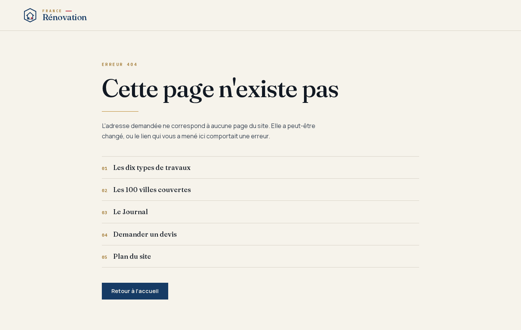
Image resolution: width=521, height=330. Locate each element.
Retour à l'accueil (135, 291)
